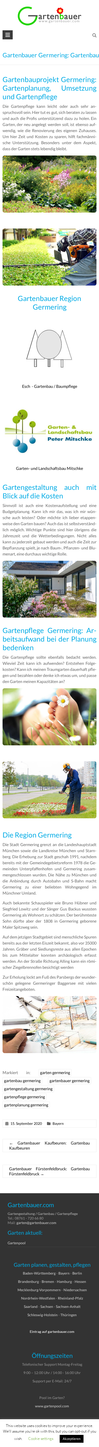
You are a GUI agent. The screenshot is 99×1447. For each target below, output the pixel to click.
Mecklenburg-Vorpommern (39, 1290)
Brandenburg (28, 1281)
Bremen (48, 1281)
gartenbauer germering (70, 1080)
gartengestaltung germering (28, 1088)
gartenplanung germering (26, 1104)
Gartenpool (17, 1243)
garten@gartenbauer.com (36, 1223)
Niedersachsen (75, 1290)
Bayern (58, 1123)
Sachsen (46, 1306)
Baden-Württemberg (39, 1273)
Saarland (31, 1306)
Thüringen (68, 1315)
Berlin (77, 1273)
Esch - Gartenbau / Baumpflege (49, 386)
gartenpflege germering (24, 1096)
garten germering (55, 1072)
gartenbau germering (22, 1080)
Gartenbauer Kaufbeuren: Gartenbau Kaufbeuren (49, 1145)
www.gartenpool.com (52, 1406)
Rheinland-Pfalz (70, 1298)
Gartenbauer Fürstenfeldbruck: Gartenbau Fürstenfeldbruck (49, 1171)
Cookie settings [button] (40, 1438)
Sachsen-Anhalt (68, 1306)
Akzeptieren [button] (71, 1439)
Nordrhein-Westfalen (38, 1298)
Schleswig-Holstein (42, 1315)
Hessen (80, 1281)
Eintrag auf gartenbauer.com (52, 1331)
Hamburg (64, 1281)
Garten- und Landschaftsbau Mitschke (49, 468)
